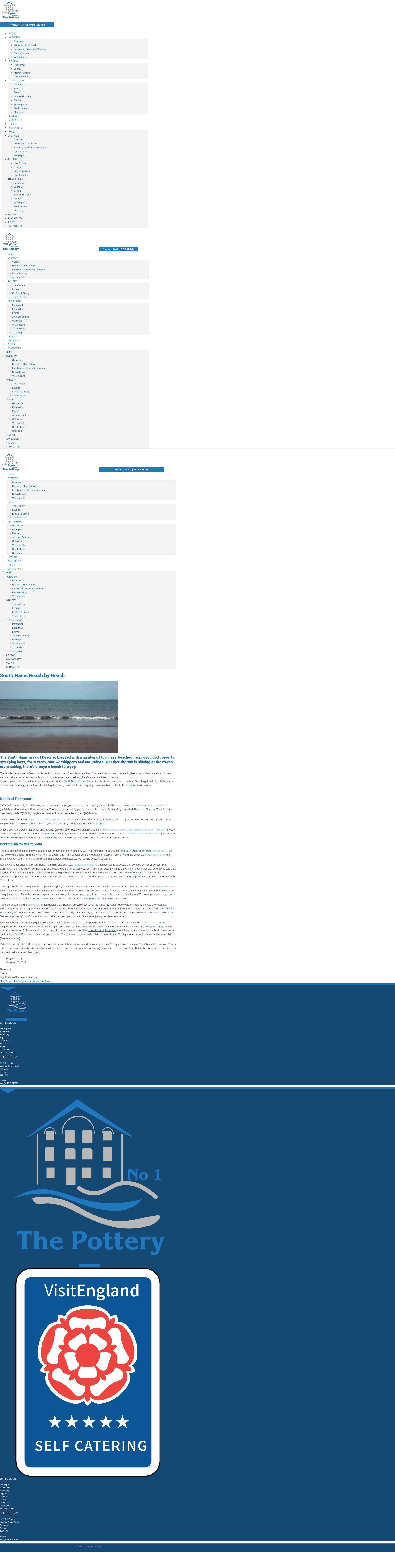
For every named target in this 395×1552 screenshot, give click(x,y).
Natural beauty (21, 53)
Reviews (13, 116)
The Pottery (20, 65)
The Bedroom (21, 76)
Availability (15, 120)
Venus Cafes (139, 872)
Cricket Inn (96, 908)
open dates (12, 938)
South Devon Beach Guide (79, 781)
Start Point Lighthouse (101, 930)
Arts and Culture (22, 96)
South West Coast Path (138, 850)
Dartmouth (19, 84)
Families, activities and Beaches (30, 49)
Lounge (17, 68)
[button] (88, 970)
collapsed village (154, 926)
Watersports (20, 57)
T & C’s (12, 124)
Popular (3, 1037)
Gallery (13, 61)
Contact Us (16, 128)
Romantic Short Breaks (26, 45)
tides (129, 785)
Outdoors (19, 100)
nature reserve (92, 898)
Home (12, 33)
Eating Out (19, 88)
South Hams (20, 108)
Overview (14, 37)
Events (17, 92)
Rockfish (100, 823)
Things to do (16, 80)
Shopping (18, 112)
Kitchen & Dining (22, 72)
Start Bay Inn (37, 898)
